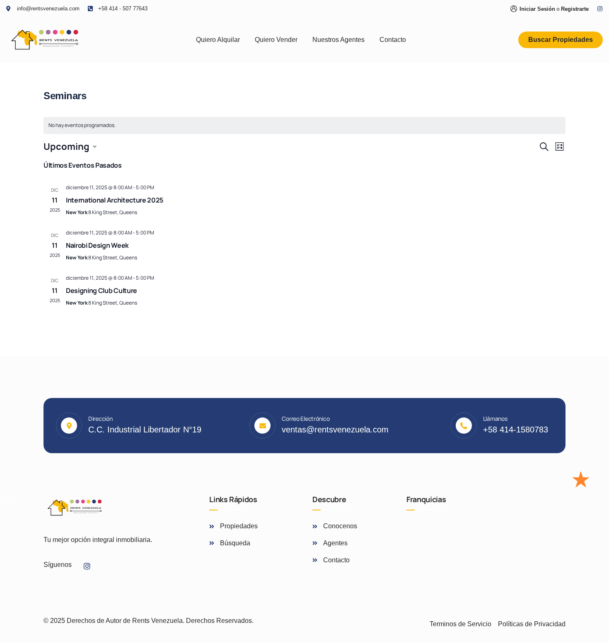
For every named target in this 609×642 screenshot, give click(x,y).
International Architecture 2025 (114, 200)
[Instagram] (600, 9)
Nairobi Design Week (97, 245)
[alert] (305, 125)
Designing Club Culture (101, 290)
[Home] (44, 40)
